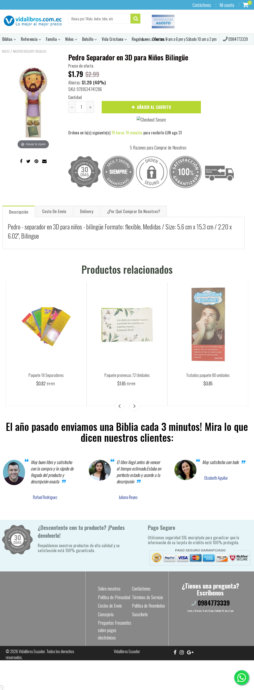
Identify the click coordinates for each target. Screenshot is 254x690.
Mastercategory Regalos (29, 51)
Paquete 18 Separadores (46, 375)
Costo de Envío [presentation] (54, 211)
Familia (52, 39)
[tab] (18, 211)
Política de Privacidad (114, 597)
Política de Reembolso (148, 605)
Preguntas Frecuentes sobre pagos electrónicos (114, 630)
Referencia (29, 39)
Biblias (7, 39)
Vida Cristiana (113, 39)
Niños (70, 39)
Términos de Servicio (147, 597)
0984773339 (238, 39)
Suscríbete (140, 614)
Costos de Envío (110, 605)
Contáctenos (201, 5)
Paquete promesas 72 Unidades (127, 375)
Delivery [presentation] (86, 211)
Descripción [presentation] (18, 212)
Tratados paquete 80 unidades (208, 375)
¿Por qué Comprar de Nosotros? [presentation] (133, 211)
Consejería (106, 614)
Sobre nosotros (109, 588)
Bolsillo (88, 39)
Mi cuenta (227, 5)
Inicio (5, 51)
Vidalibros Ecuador (32, 651)
